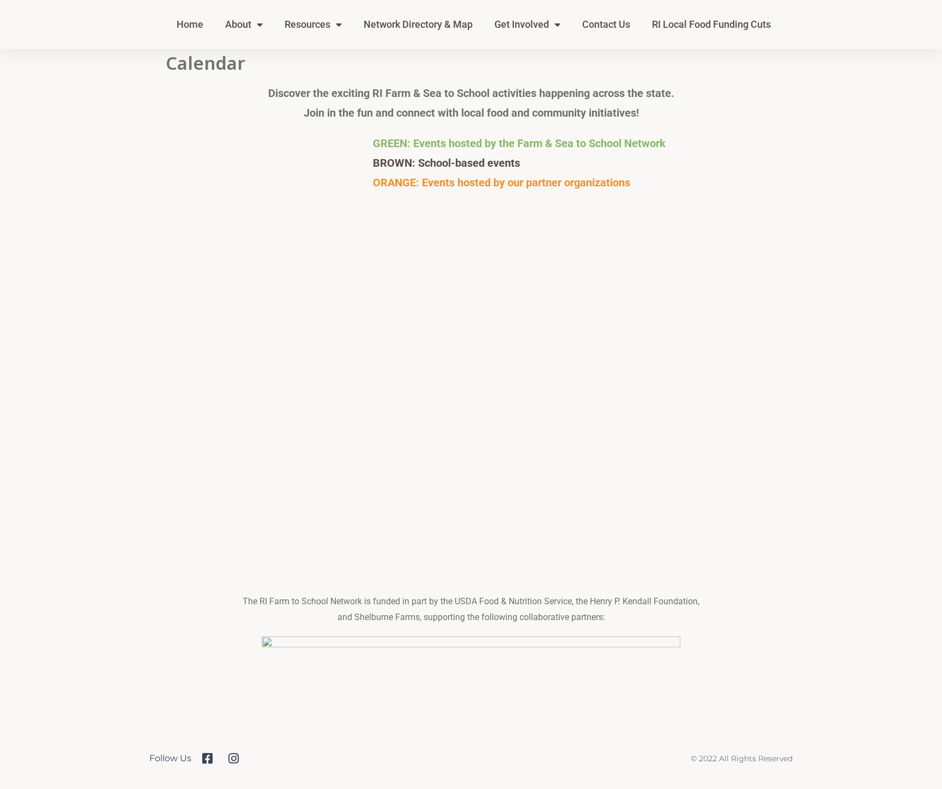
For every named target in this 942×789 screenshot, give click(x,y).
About (238, 24)
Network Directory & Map (418, 24)
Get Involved (521, 24)
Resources (307, 24)
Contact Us (606, 24)
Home (190, 24)
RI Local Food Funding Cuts (711, 24)
